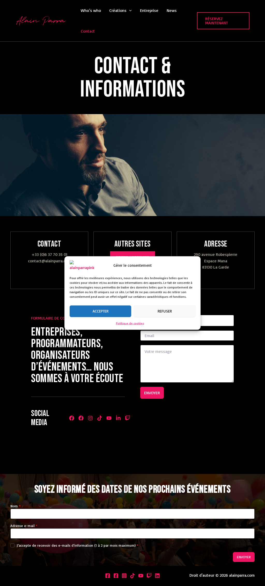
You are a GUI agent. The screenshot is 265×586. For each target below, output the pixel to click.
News (172, 10)
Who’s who (91, 10)
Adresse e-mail (23, 525)
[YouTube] (140, 575)
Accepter (100, 311)
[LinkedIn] (157, 575)
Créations (118, 10)
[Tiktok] (132, 575)
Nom (15, 506)
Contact (88, 31)
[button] (129, 10)
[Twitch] (149, 575)
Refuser (165, 311)
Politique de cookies (130, 323)
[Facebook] (107, 575)
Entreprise (149, 10)
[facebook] (116, 575)
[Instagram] (124, 575)
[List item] (71, 418)
